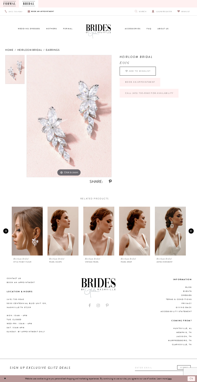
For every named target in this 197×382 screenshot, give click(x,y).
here (169, 378)
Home (9, 50)
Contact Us (14, 278)
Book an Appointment (140, 82)
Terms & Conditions (179, 299)
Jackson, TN (184, 336)
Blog (188, 287)
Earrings (52, 50)
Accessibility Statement (176, 311)
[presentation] (27, 231)
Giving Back (184, 307)
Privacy (187, 303)
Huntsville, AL (182, 328)
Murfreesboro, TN (180, 340)
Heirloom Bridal (29, 50)
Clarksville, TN (182, 344)
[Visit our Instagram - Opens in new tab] (98, 305)
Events (187, 291)
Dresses (186, 295)
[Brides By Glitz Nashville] (98, 31)
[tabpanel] (15, 70)
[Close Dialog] (5, 378)
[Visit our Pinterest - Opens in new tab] (107, 305)
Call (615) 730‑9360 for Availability (149, 93)
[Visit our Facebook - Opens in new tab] (89, 305)
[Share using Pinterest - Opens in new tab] (110, 181)
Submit (184, 367)
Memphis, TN (184, 332)
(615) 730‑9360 (15, 299)
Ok (192, 378)
